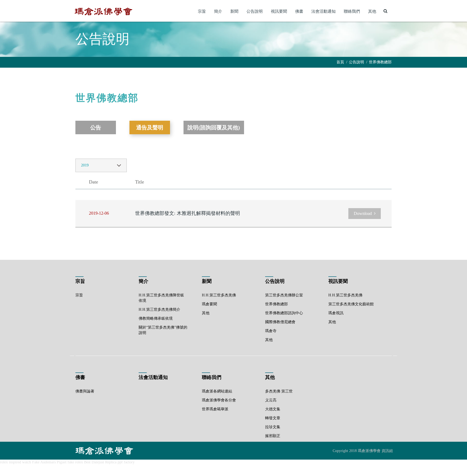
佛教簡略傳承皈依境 (156, 318)
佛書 (299, 11)
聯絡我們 (352, 11)
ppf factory (126, 462)
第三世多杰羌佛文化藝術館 (351, 304)
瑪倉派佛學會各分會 (219, 400)
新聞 (234, 11)
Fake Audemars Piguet (49, 462)
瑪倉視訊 (335, 313)
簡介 (218, 11)
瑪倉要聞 (209, 304)
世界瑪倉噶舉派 (215, 409)
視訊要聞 (279, 11)
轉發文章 (272, 418)
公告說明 (254, 11)
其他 (372, 11)
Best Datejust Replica (100, 462)
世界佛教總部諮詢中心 (284, 313)
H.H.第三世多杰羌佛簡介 (159, 309)
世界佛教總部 (380, 62)
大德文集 (272, 409)
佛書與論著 (84, 391)
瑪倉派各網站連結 (217, 391)
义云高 (270, 400)
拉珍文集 (272, 427)
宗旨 (202, 11)
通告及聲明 (149, 127)
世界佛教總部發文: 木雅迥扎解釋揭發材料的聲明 (187, 213)
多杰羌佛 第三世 (279, 391)
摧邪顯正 (272, 436)
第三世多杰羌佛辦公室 (284, 295)
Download (363, 213)
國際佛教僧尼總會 (280, 322)
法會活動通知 (323, 11)
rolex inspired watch (15, 462)
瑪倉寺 (270, 331)
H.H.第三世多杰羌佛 (219, 295)
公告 (95, 127)
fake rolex (75, 462)
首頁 (340, 62)
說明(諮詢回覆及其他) (214, 127)
